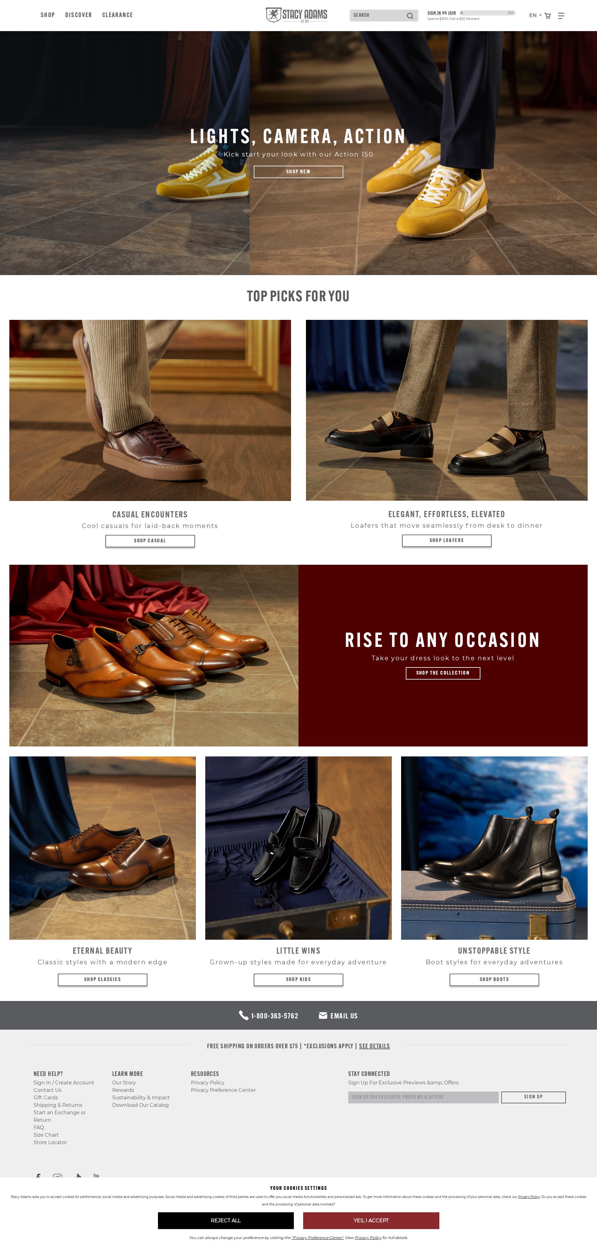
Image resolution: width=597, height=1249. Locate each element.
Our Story (124, 1083)
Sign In (434, 13)
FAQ (39, 1127)
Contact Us (48, 1090)
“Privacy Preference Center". (317, 1237)
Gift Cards (46, 1098)
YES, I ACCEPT (371, 1220)
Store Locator (50, 1142)
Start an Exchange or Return (60, 1116)
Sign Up (533, 1097)
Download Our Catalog (140, 1105)
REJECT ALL (226, 1220)
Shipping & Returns (58, 1105)
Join (452, 13)
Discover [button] (78, 15)
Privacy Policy (207, 1083)
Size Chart (46, 1135)
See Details (374, 1047)
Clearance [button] (117, 15)
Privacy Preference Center (223, 1090)
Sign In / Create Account (64, 1083)
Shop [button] (48, 15)
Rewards (123, 1090)
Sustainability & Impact (141, 1098)
